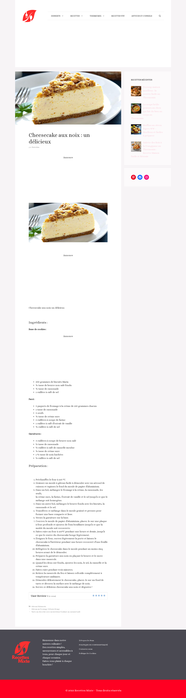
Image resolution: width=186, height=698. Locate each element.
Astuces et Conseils (141, 16)
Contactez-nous (85, 649)
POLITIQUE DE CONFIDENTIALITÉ (93, 645)
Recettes (75, 16)
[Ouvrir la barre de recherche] (159, 16)
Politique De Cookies (87, 653)
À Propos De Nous (86, 640)
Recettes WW (118, 16)
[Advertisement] (93, 48)
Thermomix (95, 16)
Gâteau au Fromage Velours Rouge (45, 609)
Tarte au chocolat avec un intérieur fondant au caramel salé (55, 612)
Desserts (55, 16)
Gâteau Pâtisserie (38, 606)
